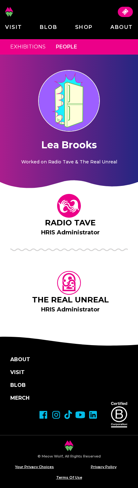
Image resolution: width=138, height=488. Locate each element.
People (66, 47)
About (121, 27)
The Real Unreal (70, 299)
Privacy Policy (103, 467)
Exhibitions (28, 47)
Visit (13, 27)
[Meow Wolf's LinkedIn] (93, 415)
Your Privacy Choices (34, 467)
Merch (20, 398)
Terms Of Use (69, 477)
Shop (84, 27)
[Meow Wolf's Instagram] (56, 415)
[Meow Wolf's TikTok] (68, 414)
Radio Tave (70, 222)
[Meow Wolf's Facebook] (43, 415)
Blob (48, 27)
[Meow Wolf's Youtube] (80, 415)
